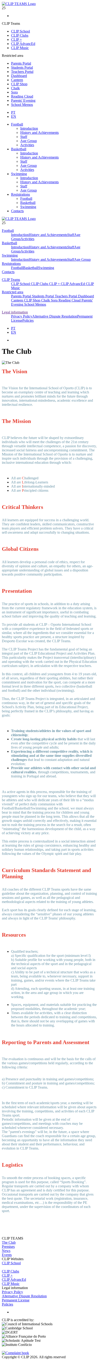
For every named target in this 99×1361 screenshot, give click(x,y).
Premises (8, 1246)
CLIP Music (20, 48)
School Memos (22, 105)
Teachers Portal (22, 72)
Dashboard (19, 76)
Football (17, 124)
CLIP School (20, 31)
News (6, 1251)
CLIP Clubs (19, 35)
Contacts (17, 211)
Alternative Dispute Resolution (54, 316)
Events (7, 1255)
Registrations (20, 194)
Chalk (15, 88)
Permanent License (15, 1300)
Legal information (15, 312)
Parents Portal (21, 63)
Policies (28, 320)
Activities (27, 145)
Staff (23, 137)
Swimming (19, 174)
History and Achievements (39, 132)
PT (13, 112)
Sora (14, 92)
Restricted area (12, 292)
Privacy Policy (21, 316)
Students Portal (22, 67)
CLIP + (16, 39)
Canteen (17, 80)
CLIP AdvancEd (23, 44)
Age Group (28, 141)
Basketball (18, 149)
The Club (9, 1242)
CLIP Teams (11, 280)
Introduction (29, 128)
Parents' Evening (23, 100)
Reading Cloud (22, 96)
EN (13, 116)
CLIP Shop (19, 84)
